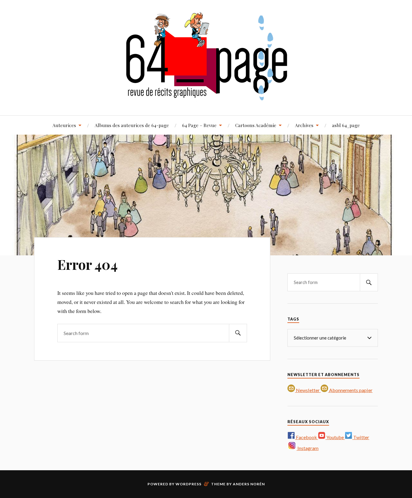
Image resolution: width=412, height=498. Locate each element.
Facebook (306, 437)
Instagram (307, 448)
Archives (304, 125)
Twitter (360, 437)
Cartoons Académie (255, 125)
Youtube (335, 437)
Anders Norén (249, 484)
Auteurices (64, 125)
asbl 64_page (346, 125)
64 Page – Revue (199, 125)
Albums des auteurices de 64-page (132, 125)
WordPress (188, 484)
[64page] (206, 97)
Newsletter (308, 390)
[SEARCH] (238, 333)
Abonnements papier (350, 390)
